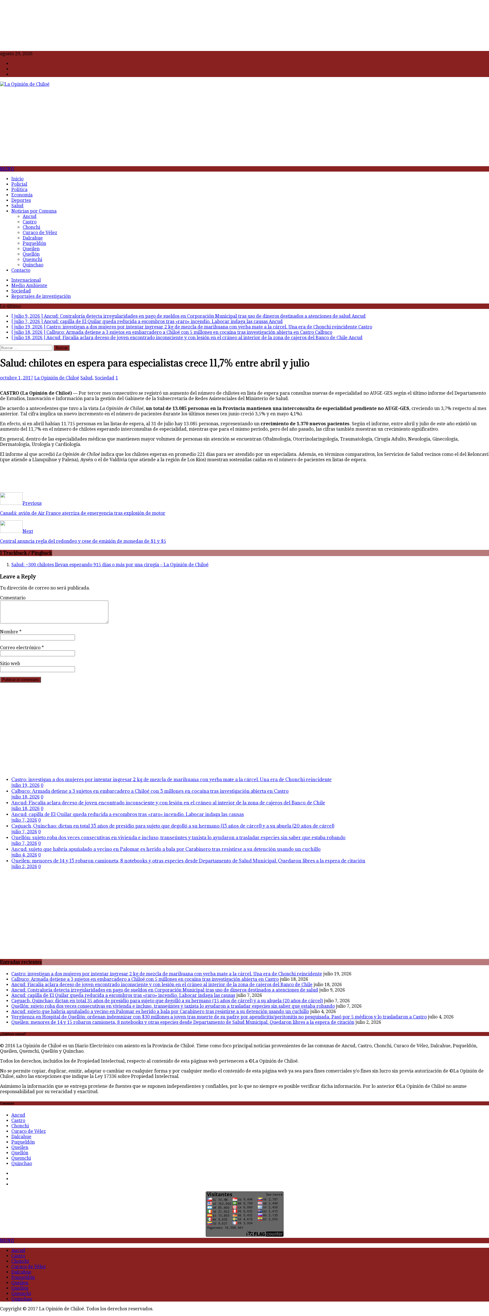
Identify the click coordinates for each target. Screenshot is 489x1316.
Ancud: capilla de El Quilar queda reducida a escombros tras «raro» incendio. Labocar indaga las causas (127, 814)
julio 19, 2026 (25, 785)
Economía (22, 195)
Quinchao (33, 265)
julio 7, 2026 (24, 820)
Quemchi (32, 259)
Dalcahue (33, 238)
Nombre (9, 631)
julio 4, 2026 (24, 855)
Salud (17, 205)
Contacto (20, 270)
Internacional (26, 280)
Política (19, 189)
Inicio (17, 178)
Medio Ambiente (29, 285)
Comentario (12, 598)
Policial (19, 184)
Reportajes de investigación (41, 296)
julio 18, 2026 (25, 797)
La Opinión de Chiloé (56, 378)
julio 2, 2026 (24, 866)
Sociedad (21, 291)
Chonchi (31, 227)
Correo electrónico (21, 647)
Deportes (21, 200)
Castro (30, 222)
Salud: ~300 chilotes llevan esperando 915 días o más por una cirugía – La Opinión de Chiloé (110, 564)
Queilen (31, 248)
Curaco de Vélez (40, 232)
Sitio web (10, 663)
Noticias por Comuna (34, 211)
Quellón (31, 254)
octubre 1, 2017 (16, 378)
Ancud (30, 216)
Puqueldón (34, 243)
